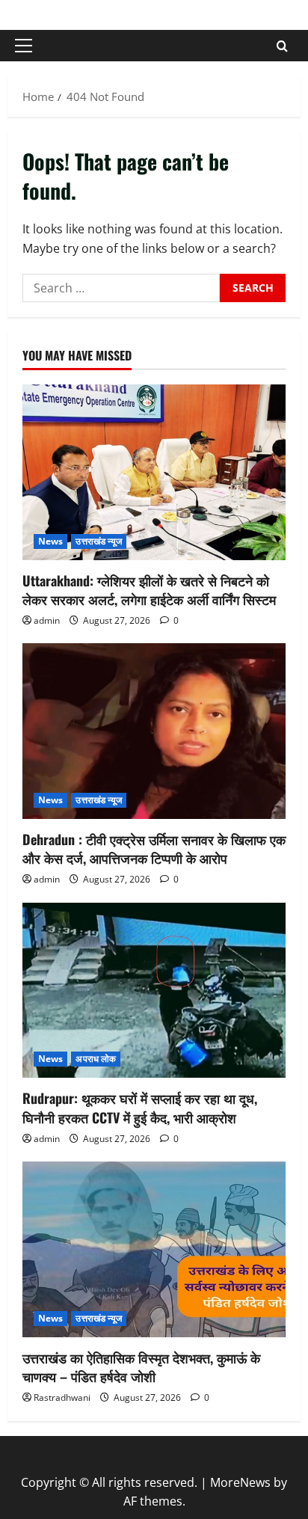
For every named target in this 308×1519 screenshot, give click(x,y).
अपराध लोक (96, 1058)
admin (47, 620)
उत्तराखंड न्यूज (99, 541)
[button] (23, 45)
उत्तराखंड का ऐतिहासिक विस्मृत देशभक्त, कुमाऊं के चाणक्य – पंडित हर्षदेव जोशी (141, 1367)
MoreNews (240, 1482)
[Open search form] (282, 46)
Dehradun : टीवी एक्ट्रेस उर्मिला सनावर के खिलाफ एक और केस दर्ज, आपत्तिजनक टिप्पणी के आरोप (154, 848)
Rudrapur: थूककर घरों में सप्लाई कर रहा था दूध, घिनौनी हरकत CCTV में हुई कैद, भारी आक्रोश (139, 1107)
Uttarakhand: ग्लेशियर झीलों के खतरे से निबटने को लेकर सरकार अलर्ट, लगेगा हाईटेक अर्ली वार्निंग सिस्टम (149, 590)
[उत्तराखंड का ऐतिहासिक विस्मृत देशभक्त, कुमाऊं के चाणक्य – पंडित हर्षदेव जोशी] (154, 1249)
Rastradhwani (62, 1397)
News (50, 541)
